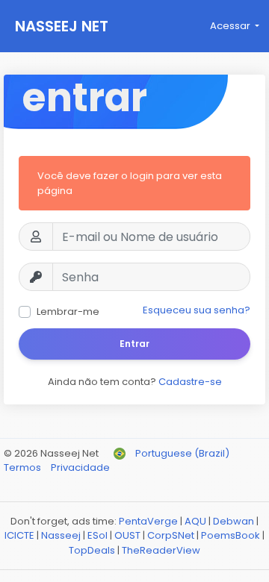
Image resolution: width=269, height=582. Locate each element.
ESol (97, 535)
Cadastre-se (190, 382)
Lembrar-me (68, 311)
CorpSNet (170, 535)
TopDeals (92, 550)
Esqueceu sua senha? (196, 310)
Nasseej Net (61, 26)
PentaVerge (148, 521)
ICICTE (19, 535)
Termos (23, 467)
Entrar (134, 343)
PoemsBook (230, 535)
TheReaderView (161, 550)
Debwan (233, 521)
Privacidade (80, 467)
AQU (195, 521)
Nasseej (61, 535)
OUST (127, 535)
